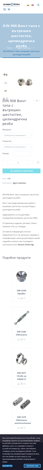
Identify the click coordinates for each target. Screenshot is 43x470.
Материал (7, 129)
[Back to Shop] (37, 101)
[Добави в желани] (38, 162)
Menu (9, 9)
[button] (38, 5)
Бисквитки (7, 466)
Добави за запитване (23, 171)
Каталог (21, 244)
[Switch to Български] (28, 5)
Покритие (7, 141)
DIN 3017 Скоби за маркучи (21, 376)
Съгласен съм (32, 466)
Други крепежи (19, 183)
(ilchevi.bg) (29, 244)
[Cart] (4, 9)
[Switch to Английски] (32, 5)
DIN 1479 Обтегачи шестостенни (23, 420)
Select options (19, 298)
